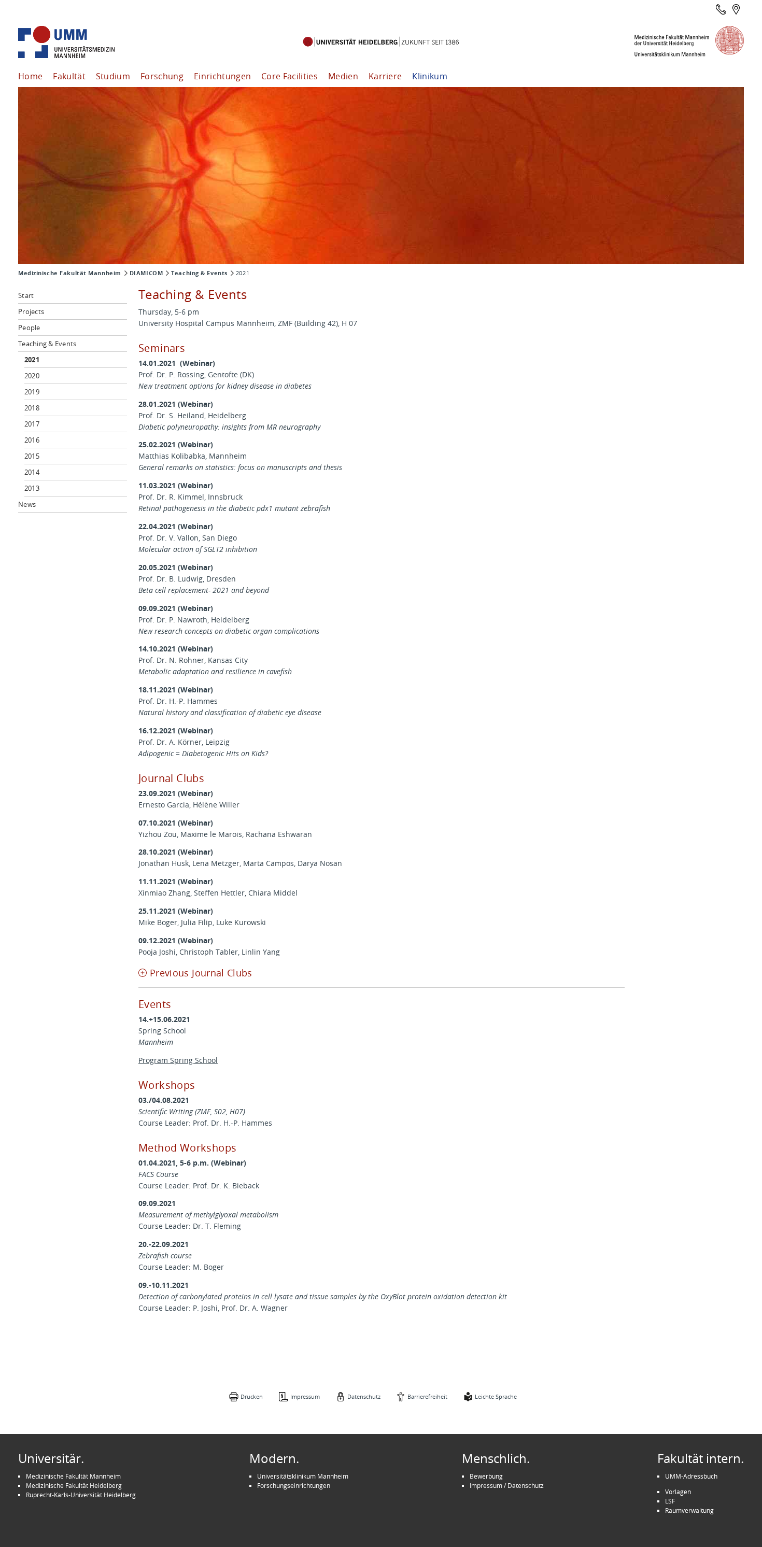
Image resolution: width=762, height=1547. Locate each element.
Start (26, 295)
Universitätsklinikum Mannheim (302, 1476)
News (27, 504)
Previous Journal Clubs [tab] (201, 973)
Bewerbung (486, 1476)
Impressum (305, 1396)
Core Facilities (289, 76)
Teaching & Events (199, 273)
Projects (31, 311)
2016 (31, 440)
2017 (31, 424)
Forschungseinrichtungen (293, 1485)
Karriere (385, 76)
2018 (31, 408)
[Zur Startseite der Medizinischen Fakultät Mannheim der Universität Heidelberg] (80, 42)
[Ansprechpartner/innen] (721, 9)
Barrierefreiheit (427, 1396)
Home (30, 76)
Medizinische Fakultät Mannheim (69, 273)
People (29, 327)
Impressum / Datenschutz (507, 1485)
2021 (31, 359)
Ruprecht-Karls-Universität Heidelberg (81, 1495)
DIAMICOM (146, 273)
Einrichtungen (222, 76)
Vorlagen (678, 1491)
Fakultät (69, 76)
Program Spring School (178, 1060)
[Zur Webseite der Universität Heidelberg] (380, 42)
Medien (343, 76)
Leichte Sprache (496, 1396)
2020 (31, 375)
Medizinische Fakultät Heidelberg (74, 1485)
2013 (31, 488)
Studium (113, 76)
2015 (31, 456)
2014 (31, 472)
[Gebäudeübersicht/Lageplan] (736, 9)
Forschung (162, 76)
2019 (31, 391)
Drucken (252, 1396)
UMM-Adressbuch (691, 1476)
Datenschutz (363, 1396)
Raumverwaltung (689, 1510)
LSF (670, 1501)
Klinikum (429, 76)
